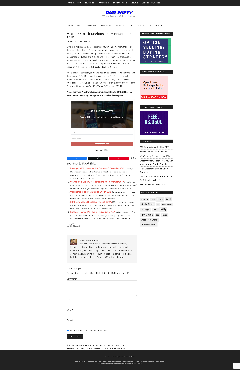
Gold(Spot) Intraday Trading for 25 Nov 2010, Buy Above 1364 (101, 348)
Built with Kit (102, 150)
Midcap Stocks (167, 204)
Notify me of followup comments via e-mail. (89, 330)
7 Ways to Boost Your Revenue (154, 152)
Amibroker (144, 199)
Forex (160, 199)
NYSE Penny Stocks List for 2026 (155, 156)
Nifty (163, 209)
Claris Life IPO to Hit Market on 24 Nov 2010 (90, 192)
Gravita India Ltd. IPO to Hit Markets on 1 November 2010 (97, 182)
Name (70, 299)
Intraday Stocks (147, 204)
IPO (73, 224)
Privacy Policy (123, 357)
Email (70, 310)
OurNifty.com (120, 14)
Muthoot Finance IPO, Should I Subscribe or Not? (92, 212)
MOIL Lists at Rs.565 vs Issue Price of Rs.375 (91, 202)
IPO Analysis (76, 226)
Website (70, 320)
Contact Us (115, 357)
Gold (168, 199)
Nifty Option (147, 214)
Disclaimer (132, 357)
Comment (72, 279)
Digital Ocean (138, 363)
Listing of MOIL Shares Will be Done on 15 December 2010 (97, 168)
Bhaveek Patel (92, 240)
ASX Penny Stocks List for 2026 (154, 147)
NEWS (155, 210)
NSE (157, 215)
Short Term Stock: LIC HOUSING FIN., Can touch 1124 (101, 345)
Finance (153, 199)
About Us (108, 357)
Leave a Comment (84, 41)
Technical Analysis (149, 224)
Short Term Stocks (149, 220)
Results (165, 215)
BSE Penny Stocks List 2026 (153, 184)
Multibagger (145, 210)
